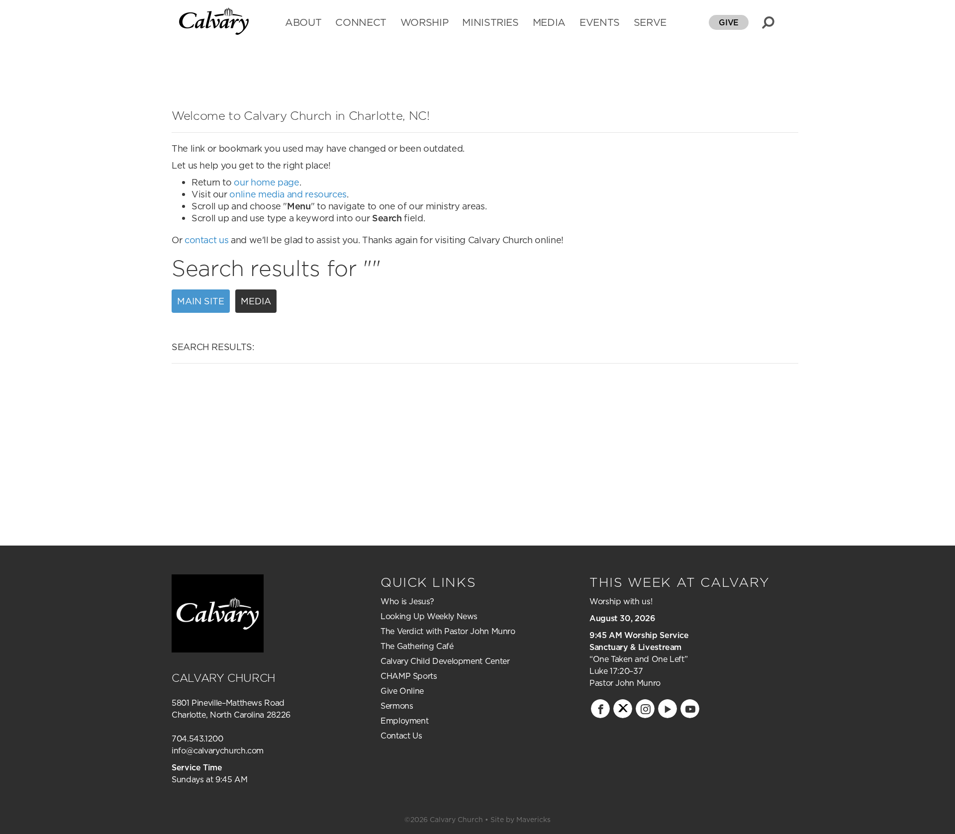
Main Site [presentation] (200, 301)
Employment (404, 720)
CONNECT (360, 23)
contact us (206, 240)
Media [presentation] (256, 301)
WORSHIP (424, 23)
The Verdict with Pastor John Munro (448, 631)
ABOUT (303, 23)
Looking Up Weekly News (429, 616)
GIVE (729, 22)
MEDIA (549, 23)
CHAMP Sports (409, 675)
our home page (266, 182)
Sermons (397, 705)
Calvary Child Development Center (445, 660)
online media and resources (288, 194)
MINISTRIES (490, 23)
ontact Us (404, 735)
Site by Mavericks (520, 820)
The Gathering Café (417, 646)
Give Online (402, 690)
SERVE (650, 23)
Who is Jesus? (407, 601)
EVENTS (599, 23)
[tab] (203, 301)
